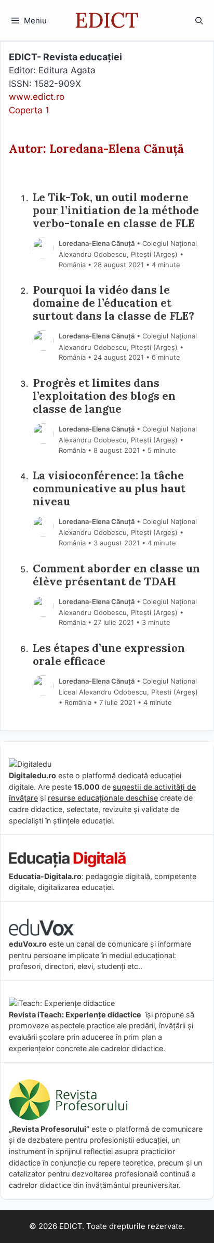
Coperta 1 (29, 110)
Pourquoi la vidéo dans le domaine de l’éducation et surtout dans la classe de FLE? (113, 303)
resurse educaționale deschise (103, 797)
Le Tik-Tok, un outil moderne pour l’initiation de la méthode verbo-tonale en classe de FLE (116, 210)
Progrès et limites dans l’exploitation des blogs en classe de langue (104, 396)
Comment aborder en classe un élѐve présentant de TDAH (116, 575)
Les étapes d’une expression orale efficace (109, 655)
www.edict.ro (36, 96)
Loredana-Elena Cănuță (97, 243)
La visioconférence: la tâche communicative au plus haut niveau (109, 488)
